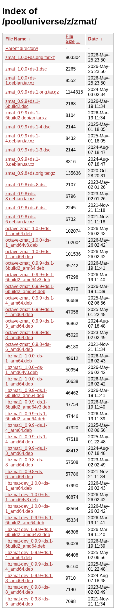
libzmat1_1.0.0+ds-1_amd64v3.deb (24, 370)
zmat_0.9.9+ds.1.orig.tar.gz (32, 92)
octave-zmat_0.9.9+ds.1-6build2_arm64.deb (29, 266)
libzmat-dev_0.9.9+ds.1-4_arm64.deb (29, 555)
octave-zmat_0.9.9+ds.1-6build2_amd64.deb (29, 289)
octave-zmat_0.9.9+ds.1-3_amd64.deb (29, 323)
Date (93, 39)
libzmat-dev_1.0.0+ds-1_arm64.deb (27, 486)
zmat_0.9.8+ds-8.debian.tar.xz (20, 196)
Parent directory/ (21, 48)
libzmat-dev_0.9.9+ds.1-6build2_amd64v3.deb (29, 532)
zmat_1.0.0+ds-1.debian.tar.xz (20, 80)
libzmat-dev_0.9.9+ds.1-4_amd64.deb (29, 567)
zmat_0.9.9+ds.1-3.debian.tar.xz (22, 162)
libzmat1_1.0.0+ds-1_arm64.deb (24, 358)
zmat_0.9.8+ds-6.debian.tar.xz (20, 219)
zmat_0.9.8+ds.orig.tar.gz (30, 173)
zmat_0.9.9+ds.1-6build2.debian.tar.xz (26, 115)
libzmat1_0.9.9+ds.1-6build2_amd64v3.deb (27, 404)
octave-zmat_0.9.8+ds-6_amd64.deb (28, 347)
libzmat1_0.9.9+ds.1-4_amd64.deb (26, 439)
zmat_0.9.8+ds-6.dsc (26, 207)
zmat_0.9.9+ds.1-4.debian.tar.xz (22, 138)
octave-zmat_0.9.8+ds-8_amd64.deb (28, 335)
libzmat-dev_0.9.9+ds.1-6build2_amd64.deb (29, 543)
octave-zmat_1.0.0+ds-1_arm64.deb (28, 231)
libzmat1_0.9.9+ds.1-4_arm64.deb (26, 428)
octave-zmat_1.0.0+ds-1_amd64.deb (28, 254)
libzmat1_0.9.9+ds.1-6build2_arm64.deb (26, 393)
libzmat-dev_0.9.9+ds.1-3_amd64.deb (29, 578)
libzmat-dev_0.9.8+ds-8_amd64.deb (27, 590)
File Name (15, 39)
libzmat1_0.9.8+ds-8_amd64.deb (24, 462)
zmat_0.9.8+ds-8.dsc (26, 184)
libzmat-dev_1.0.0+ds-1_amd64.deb (27, 509)
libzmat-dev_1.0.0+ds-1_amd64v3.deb (27, 497)
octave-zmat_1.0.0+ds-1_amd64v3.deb (28, 243)
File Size (70, 39)
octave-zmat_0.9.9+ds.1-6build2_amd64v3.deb (29, 277)
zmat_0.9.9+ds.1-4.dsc (27, 126)
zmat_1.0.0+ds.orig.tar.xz (30, 57)
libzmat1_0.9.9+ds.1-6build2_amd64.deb (26, 416)
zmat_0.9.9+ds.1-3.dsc (27, 150)
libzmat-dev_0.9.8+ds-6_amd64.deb (27, 601)
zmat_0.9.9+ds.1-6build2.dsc (22, 104)
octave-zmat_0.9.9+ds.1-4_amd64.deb (29, 312)
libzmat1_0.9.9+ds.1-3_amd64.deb (26, 451)
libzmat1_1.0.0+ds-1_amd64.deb (24, 381)
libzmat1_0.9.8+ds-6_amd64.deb (24, 474)
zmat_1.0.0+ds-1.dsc (26, 69)
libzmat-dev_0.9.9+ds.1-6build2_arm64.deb (29, 520)
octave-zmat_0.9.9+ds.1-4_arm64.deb (29, 300)
